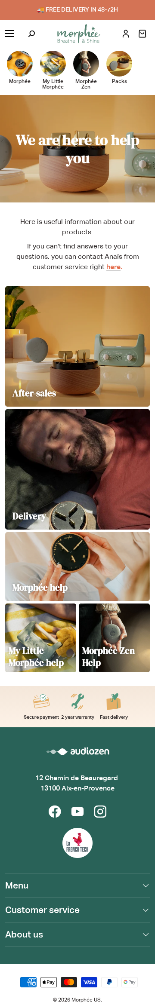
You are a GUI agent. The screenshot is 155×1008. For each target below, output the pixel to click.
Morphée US (86, 1000)
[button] (142, 33)
